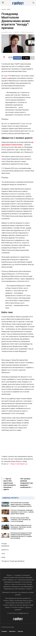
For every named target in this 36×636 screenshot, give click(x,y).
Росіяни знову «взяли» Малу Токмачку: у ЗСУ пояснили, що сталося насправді (20, 519)
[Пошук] (33, 3)
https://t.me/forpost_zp (18, 464)
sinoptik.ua (20, 561)
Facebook (17, 58)
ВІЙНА (8, 9)
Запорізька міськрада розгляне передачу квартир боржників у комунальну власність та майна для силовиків (21, 535)
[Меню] (2, 3)
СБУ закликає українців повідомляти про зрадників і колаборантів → (26, 483)
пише (6, 76)
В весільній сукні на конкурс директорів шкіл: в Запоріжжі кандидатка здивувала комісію (21, 504)
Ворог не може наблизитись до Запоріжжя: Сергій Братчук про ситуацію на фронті (20, 527)
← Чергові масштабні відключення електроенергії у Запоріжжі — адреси (9, 484)
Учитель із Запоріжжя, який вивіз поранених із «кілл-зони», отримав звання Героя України (22, 511)
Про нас (20, 631)
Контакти (12, 631)
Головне (28, 32)
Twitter (27, 58)
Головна (3, 9)
